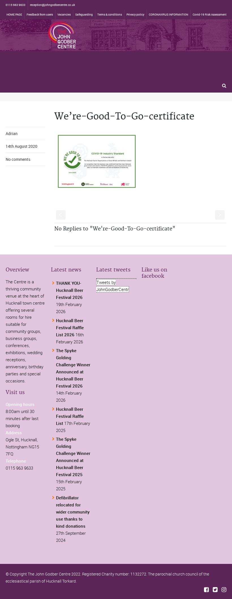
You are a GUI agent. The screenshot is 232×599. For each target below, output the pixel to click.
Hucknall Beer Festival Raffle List (70, 416)
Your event (82, 46)
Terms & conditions (109, 14)
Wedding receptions (50, 46)
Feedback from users (40, 14)
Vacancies (64, 14)
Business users (110, 46)
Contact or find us (71, 60)
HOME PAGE (14, 14)
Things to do (17, 46)
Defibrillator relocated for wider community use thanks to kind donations (73, 512)
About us (42, 60)
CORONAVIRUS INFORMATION (168, 14)
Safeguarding (84, 14)
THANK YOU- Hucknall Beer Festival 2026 (69, 290)
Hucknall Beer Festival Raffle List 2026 (70, 327)
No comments (18, 159)
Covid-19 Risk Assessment (209, 14)
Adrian (12, 133)
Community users (144, 46)
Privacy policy (135, 14)
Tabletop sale (17, 60)
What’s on (173, 46)
